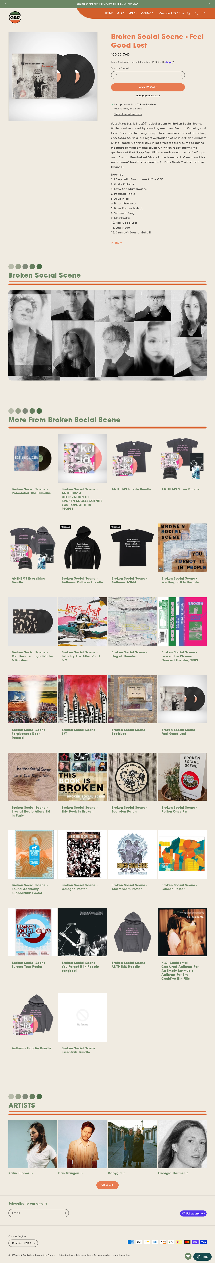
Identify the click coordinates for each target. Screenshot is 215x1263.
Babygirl (115, 1173)
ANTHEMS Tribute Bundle (131, 489)
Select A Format (120, 68)
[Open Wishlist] (188, 1256)
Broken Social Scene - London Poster (179, 887)
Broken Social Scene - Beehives (129, 732)
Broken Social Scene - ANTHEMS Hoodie (129, 965)
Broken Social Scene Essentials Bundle (78, 1050)
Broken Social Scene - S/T (80, 732)
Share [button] (118, 242)
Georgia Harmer (171, 1173)
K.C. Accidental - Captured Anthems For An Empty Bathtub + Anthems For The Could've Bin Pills (180, 971)
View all (107, 1185)
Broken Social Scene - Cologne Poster (80, 887)
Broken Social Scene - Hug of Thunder (129, 654)
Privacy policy (83, 1255)
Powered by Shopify (45, 1255)
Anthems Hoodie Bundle (32, 1048)
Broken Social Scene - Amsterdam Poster (129, 887)
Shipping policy (122, 1255)
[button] (188, 13)
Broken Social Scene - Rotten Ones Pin (179, 809)
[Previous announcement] (5, 4)
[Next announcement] (210, 4)
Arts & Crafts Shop (25, 1255)
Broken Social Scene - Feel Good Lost (179, 732)
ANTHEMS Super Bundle (180, 489)
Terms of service (102, 1255)
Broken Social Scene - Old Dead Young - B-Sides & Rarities (32, 656)
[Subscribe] (65, 1213)
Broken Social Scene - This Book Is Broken (80, 809)
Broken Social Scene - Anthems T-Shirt (129, 580)
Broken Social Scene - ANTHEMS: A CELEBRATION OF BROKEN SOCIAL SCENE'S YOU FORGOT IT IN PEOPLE (82, 499)
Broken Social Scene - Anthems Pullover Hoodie (82, 580)
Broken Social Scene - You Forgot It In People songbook (80, 967)
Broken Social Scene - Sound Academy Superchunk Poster (30, 889)
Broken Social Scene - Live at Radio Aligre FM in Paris (31, 811)
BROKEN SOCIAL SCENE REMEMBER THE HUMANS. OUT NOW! (107, 4)
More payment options (148, 95)
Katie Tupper (18, 1173)
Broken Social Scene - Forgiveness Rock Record (30, 734)
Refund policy (66, 1255)
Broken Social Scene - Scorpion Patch (129, 809)
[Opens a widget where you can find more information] (202, 1257)
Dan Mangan (68, 1173)
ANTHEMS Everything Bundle (28, 580)
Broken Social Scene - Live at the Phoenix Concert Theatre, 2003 (179, 656)
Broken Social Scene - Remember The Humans (31, 491)
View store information (128, 114)
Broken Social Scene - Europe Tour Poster (30, 965)
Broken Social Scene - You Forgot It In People (180, 580)
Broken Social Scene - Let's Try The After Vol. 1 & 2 (81, 656)
